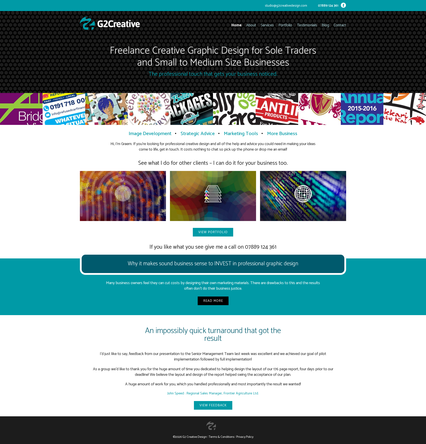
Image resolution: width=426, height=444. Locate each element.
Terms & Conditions (221, 437)
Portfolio (285, 25)
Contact (340, 25)
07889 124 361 (328, 5)
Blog (325, 25)
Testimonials (307, 25)
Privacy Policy (244, 437)
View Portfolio (213, 232)
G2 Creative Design (194, 437)
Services (267, 25)
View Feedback (213, 405)
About (251, 25)
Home (236, 25)
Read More (213, 301)
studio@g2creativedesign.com (286, 5)
